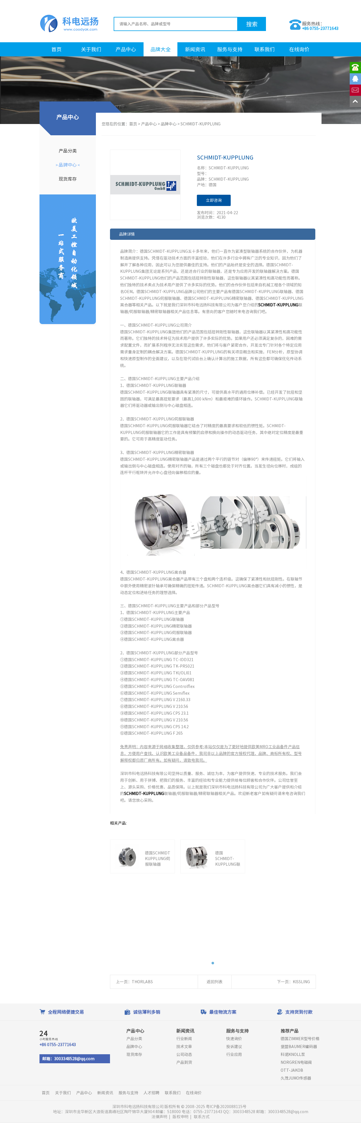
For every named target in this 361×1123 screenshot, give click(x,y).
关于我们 (91, 49)
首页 (56, 49)
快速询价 (234, 1039)
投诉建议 (234, 1047)
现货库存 (68, 179)
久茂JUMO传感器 (296, 1078)
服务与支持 (230, 49)
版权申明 (180, 1117)
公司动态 (184, 1054)
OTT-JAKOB (292, 1070)
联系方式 (202, 1117)
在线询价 (299, 49)
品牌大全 (160, 49)
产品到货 (184, 1062)
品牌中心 (68, 165)
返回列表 (215, 982)
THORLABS (142, 982)
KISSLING (301, 982)
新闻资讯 (195, 49)
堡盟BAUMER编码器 (299, 1047)
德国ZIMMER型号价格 (300, 1039)
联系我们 (264, 49)
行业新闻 (184, 1039)
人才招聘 (151, 1093)
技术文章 (184, 1047)
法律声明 (159, 1117)
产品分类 (68, 151)
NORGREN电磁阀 (296, 1062)
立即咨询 (214, 200)
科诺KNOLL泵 (293, 1054)
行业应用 (234, 1054)
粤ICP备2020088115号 (226, 1107)
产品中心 (126, 49)
